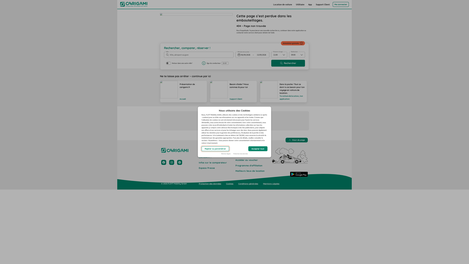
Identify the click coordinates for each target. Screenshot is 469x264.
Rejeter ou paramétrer (215, 149)
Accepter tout (257, 149)
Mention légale (225, 154)
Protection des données (240, 154)
